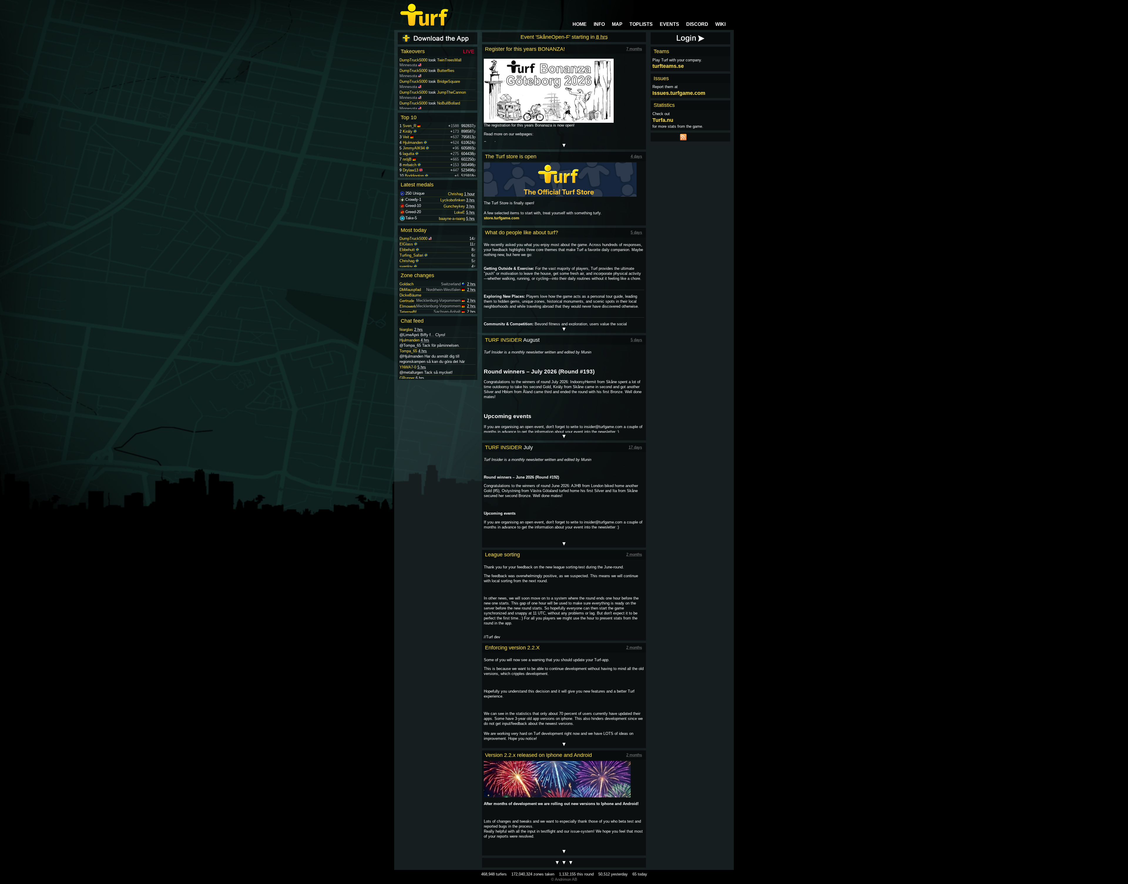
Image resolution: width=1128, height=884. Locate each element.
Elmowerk (408, 306)
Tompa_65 (408, 351)
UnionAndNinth (449, 60)
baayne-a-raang (452, 218)
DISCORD (697, 24)
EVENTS (669, 24)
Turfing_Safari (411, 255)
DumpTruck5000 (413, 60)
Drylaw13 (410, 170)
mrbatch (410, 165)
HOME (580, 24)
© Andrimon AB (564, 879)
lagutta (408, 153)
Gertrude (407, 301)
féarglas (406, 329)
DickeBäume (410, 295)
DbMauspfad (410, 289)
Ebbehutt (407, 249)
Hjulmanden (413, 142)
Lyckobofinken (452, 200)
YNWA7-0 (408, 367)
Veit (406, 137)
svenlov (406, 266)
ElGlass (406, 244)
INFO (599, 24)
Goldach (407, 284)
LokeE (459, 212)
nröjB (407, 159)
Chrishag (455, 194)
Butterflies (445, 81)
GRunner (407, 378)
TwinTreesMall (449, 70)
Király (407, 131)
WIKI (720, 24)
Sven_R (409, 126)
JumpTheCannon (451, 103)
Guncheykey (454, 206)
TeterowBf (408, 312)
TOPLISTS (641, 24)
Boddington (414, 176)
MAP (617, 24)
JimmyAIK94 (414, 148)
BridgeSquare (448, 92)
